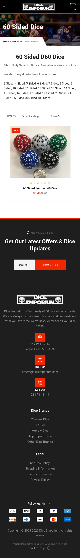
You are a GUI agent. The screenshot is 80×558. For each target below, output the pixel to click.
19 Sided (48, 93)
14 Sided (69, 88)
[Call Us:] (40, 382)
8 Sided (64, 83)
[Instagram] (49, 503)
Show (53, 116)
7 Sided (53, 83)
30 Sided (31, 98)
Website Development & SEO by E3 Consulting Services (40, 544)
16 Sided (22, 93)
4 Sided (20, 83)
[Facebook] (43, 503)
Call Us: (40, 390)
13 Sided (57, 88)
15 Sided (9, 93)
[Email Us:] (40, 360)
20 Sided (61, 93)
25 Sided (18, 98)
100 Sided (44, 98)
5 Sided (31, 83)
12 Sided (44, 88)
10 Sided (18, 88)
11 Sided (31, 88)
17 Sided (35, 93)
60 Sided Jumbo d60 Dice (40, 188)
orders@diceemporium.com (40, 372)
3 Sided (9, 83)
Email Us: (40, 367)
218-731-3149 (40, 394)
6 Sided (42, 83)
